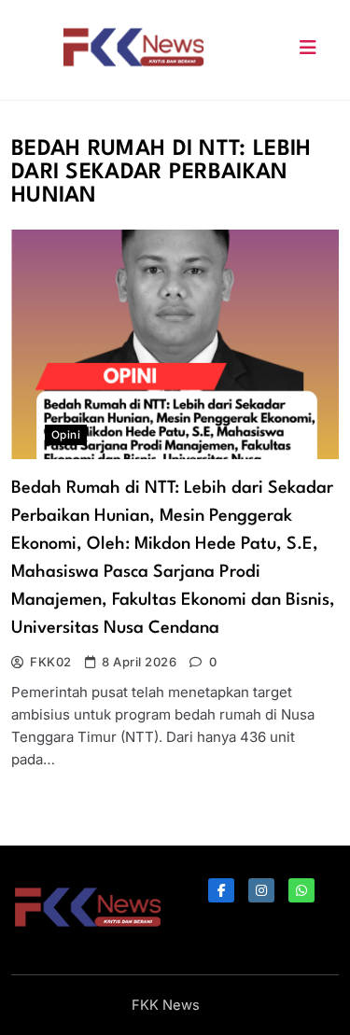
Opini (65, 434)
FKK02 (50, 661)
